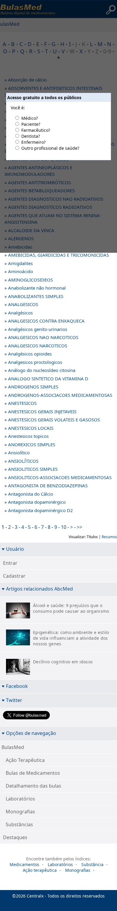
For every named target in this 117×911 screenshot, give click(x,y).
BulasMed (13, 747)
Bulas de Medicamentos (33, 773)
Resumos (109, 536)
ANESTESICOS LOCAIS (30, 428)
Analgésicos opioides (30, 354)
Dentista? (30, 136)
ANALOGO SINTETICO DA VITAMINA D (48, 379)
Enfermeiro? (33, 142)
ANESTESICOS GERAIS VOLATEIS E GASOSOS (54, 420)
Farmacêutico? (35, 130)
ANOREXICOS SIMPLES (31, 444)
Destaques (15, 837)
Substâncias (19, 824)
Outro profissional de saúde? (50, 148)
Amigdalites (20, 263)
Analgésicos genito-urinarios (37, 329)
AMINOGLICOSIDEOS (30, 280)
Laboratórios (20, 798)
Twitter (14, 700)
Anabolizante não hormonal (37, 288)
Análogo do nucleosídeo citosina (41, 370)
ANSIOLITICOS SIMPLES (33, 469)
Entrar (10, 563)
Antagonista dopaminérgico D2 (40, 510)
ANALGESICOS (23, 304)
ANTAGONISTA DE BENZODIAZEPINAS (48, 485)
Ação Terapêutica (25, 760)
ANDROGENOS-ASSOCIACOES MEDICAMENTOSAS (60, 395)
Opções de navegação (31, 733)
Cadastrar (14, 576)
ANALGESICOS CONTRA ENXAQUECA (46, 321)
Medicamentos (24, 864)
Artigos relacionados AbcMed (39, 588)
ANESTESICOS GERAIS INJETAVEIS (42, 411)
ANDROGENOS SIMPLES (33, 387)
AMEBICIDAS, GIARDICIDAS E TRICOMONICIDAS (58, 255)
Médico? (29, 118)
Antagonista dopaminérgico (37, 502)
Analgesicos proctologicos (35, 362)
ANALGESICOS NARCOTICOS (37, 346)
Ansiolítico (19, 453)
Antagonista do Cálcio (30, 494)
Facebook (17, 686)
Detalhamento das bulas (33, 786)
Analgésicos (20, 313)
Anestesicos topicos (28, 436)
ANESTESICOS (22, 403)
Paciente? (30, 124)
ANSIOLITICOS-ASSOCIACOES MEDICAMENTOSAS (60, 477)
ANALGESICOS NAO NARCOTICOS (43, 337)
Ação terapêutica (40, 870)
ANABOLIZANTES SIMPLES (35, 296)
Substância (92, 864)
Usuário (15, 549)
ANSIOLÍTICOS (23, 461)
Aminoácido (20, 271)
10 (63, 527)
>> (79, 527)
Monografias (20, 811)
